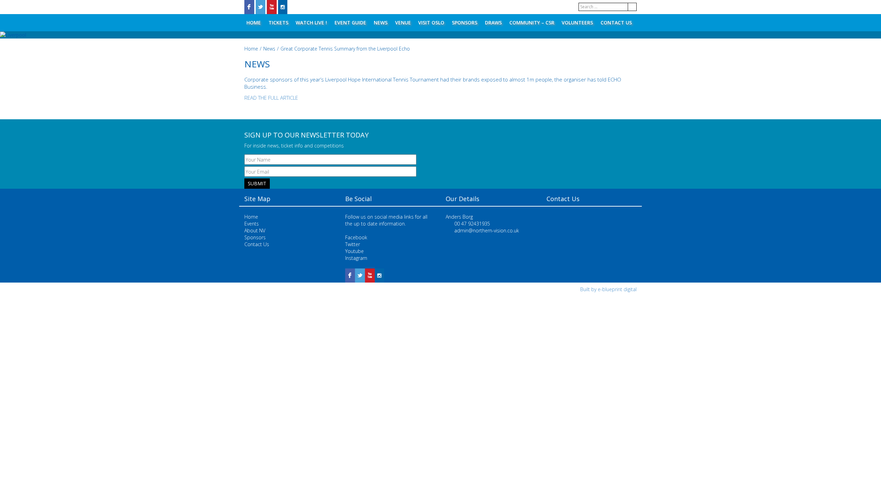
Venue (403, 22)
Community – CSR (531, 22)
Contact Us (616, 22)
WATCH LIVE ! (311, 22)
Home (253, 22)
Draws (493, 22)
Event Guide (350, 22)
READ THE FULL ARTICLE (271, 97)
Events (251, 223)
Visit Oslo (431, 22)
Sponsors (464, 22)
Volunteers (577, 22)
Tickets (278, 22)
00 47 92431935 (472, 223)
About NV (254, 230)
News (381, 22)
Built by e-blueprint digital (608, 289)
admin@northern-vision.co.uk (486, 230)
